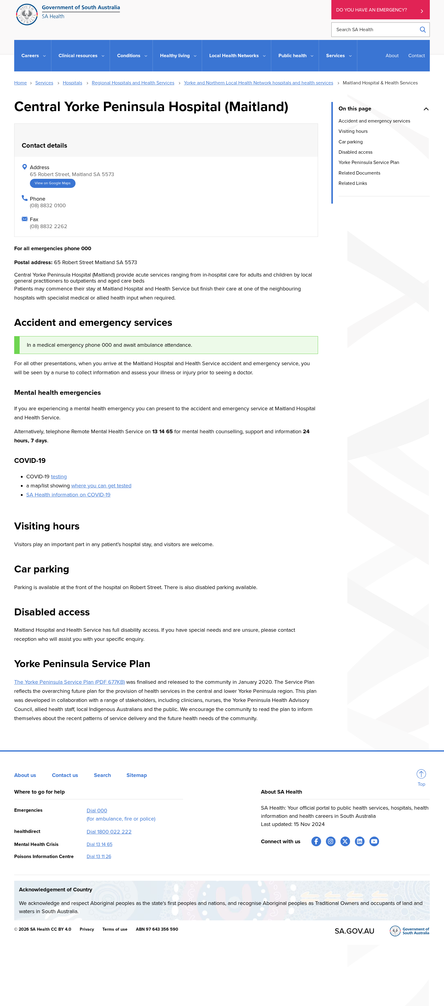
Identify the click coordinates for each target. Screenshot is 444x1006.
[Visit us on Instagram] (331, 841)
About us (25, 775)
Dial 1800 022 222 (109, 831)
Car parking (351, 142)
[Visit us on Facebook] (316, 841)
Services (44, 83)
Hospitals (72, 83)
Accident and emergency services (374, 121)
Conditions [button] (128, 56)
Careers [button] (30, 56)
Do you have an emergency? (371, 10)
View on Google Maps (53, 183)
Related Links (353, 183)
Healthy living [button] (175, 56)
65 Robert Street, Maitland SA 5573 (72, 174)
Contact (416, 56)
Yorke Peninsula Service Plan (369, 162)
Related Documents (359, 173)
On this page (355, 108)
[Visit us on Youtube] (374, 841)
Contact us (65, 775)
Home (20, 83)
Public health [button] (292, 56)
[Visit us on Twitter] (345, 841)
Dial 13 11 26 (99, 857)
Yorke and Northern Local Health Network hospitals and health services (258, 83)
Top (421, 784)
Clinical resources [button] (78, 56)
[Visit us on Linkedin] (360, 841)
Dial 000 (97, 810)
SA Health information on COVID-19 (68, 494)
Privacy (87, 929)
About (392, 56)
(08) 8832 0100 (48, 205)
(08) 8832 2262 (48, 226)
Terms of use (114, 929)
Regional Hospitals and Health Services (133, 83)
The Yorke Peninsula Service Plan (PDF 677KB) (69, 682)
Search (102, 775)
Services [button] (335, 56)
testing (59, 476)
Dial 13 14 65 (99, 844)
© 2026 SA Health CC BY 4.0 (42, 929)
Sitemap (137, 775)
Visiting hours (353, 131)
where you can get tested (101, 485)
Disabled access (355, 152)
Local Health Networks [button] (234, 56)
